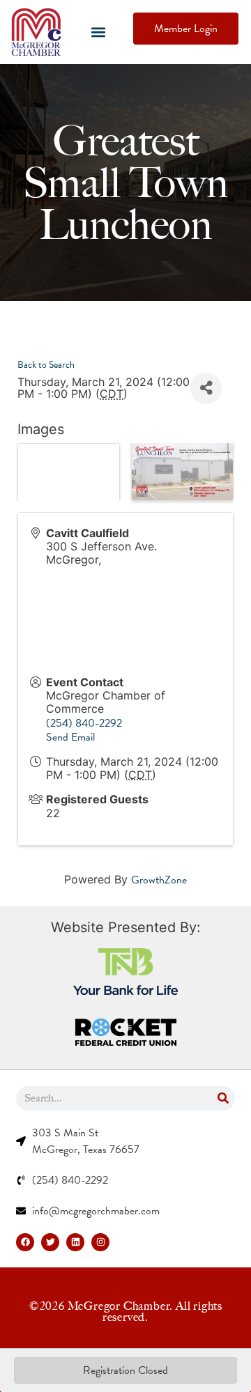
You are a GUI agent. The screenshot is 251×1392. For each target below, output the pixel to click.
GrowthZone (159, 880)
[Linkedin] (75, 1242)
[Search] (223, 1098)
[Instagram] (100, 1242)
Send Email (70, 737)
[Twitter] (50, 1242)
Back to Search (46, 364)
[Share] (206, 388)
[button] (97, 32)
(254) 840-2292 (84, 723)
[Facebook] (25, 1242)
